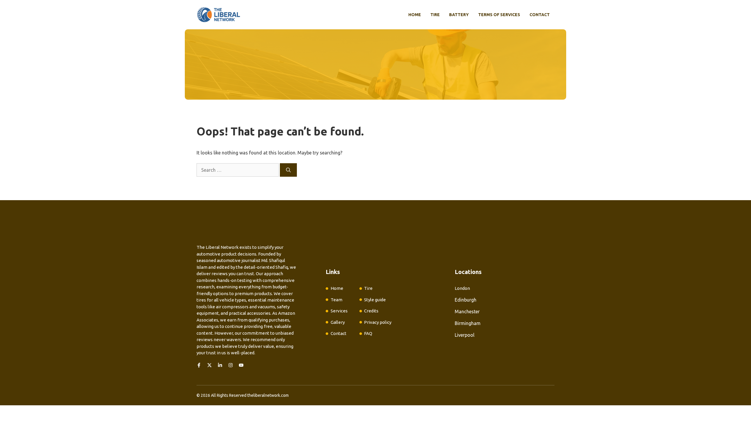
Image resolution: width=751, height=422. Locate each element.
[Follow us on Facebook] (199, 365)
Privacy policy (377, 322)
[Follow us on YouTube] (241, 365)
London (462, 288)
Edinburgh (465, 299)
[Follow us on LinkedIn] (220, 365)
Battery (459, 14)
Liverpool (464, 335)
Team (336, 299)
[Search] (288, 170)
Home (414, 14)
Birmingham (468, 323)
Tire (435, 14)
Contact (540, 14)
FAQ (368, 333)
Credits (371, 310)
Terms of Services (499, 14)
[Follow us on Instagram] (230, 365)
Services (339, 310)
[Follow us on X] (209, 365)
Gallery (338, 322)
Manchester (467, 311)
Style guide (375, 299)
